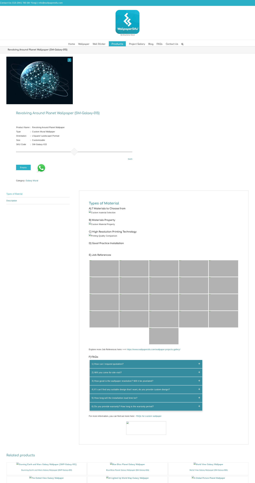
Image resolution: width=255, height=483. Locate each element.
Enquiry (23, 167)
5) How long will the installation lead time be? (114, 398)
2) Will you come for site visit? (107, 372)
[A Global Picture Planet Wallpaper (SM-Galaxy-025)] (208, 478)
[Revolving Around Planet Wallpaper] (64, 80)
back (130, 159)
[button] (182, 43)
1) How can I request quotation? (108, 364)
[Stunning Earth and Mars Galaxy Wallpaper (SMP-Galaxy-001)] (46, 464)
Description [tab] (11, 200)
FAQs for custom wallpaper (149, 416)
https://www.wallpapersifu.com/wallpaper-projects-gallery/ (153, 349)
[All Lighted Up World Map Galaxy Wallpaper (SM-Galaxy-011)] (127, 478)
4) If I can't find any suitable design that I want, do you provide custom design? (131, 389)
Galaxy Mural (32, 180)
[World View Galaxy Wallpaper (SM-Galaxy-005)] (208, 464)
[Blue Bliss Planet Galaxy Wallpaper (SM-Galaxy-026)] (127, 464)
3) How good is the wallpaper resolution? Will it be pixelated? (122, 381)
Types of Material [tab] (14, 194)
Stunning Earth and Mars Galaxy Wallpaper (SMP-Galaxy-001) (46, 470)
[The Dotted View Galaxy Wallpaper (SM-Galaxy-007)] (46, 478)
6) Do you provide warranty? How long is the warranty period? (123, 406)
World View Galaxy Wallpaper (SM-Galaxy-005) (209, 470)
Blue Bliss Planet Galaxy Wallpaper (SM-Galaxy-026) (127, 470)
